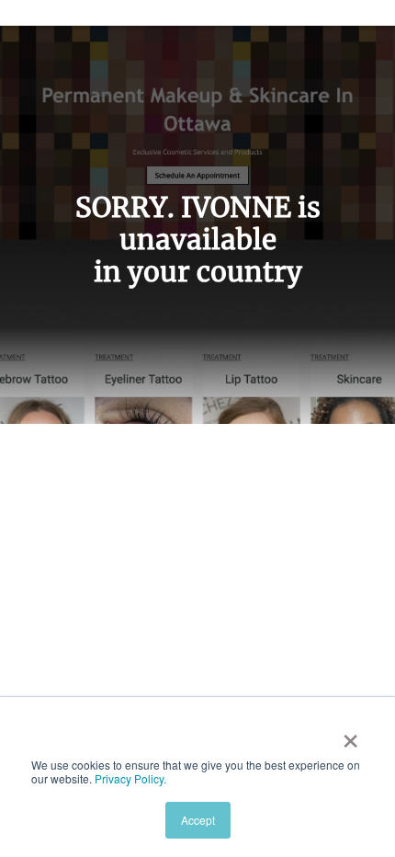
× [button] (350, 735)
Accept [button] (198, 820)
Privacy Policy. (130, 778)
